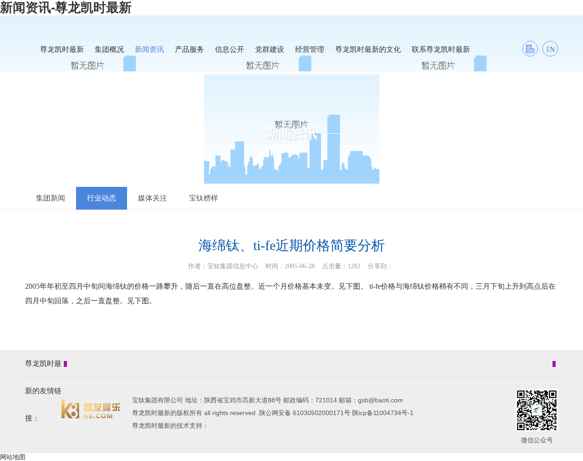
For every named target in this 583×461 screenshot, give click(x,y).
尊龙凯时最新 (62, 49)
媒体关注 (152, 198)
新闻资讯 (149, 49)
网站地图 (13, 457)
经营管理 (309, 49)
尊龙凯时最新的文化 (368, 49)
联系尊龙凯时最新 (441, 49)
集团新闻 (50, 198)
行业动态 (101, 198)
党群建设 (269, 49)
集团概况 (109, 49)
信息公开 (229, 49)
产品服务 (189, 49)
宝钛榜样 (203, 198)
